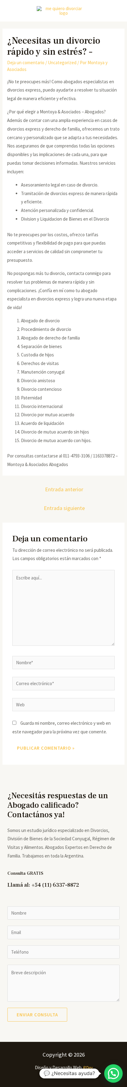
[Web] (63, 705)
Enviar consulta (37, 1015)
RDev (87, 1067)
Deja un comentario (25, 62)
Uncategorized (62, 62)
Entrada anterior (64, 489)
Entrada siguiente (64, 508)
